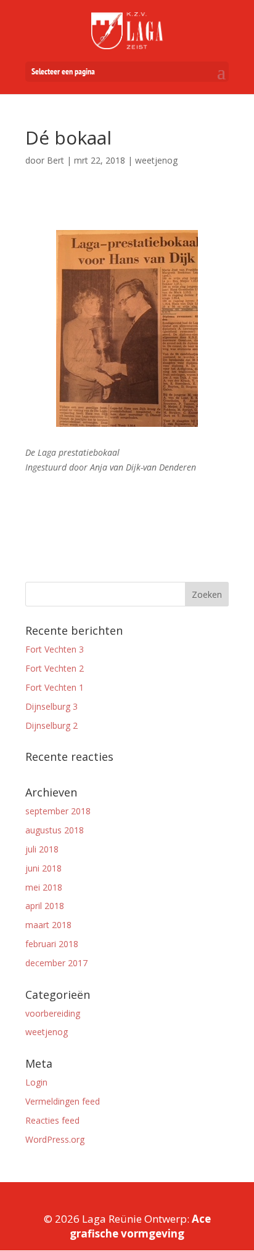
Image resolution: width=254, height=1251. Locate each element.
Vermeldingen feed (62, 1101)
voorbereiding (52, 1013)
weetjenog (46, 1032)
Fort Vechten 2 (54, 668)
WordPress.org (54, 1139)
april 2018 (44, 905)
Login (36, 1082)
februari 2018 (51, 944)
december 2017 (56, 963)
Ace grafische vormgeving (140, 1226)
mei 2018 (43, 887)
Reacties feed (52, 1120)
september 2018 (58, 811)
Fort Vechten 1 (54, 687)
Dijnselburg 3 (51, 706)
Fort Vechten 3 (54, 649)
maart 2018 (48, 925)
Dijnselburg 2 (51, 725)
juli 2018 (42, 849)
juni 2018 (43, 868)
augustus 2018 (54, 830)
